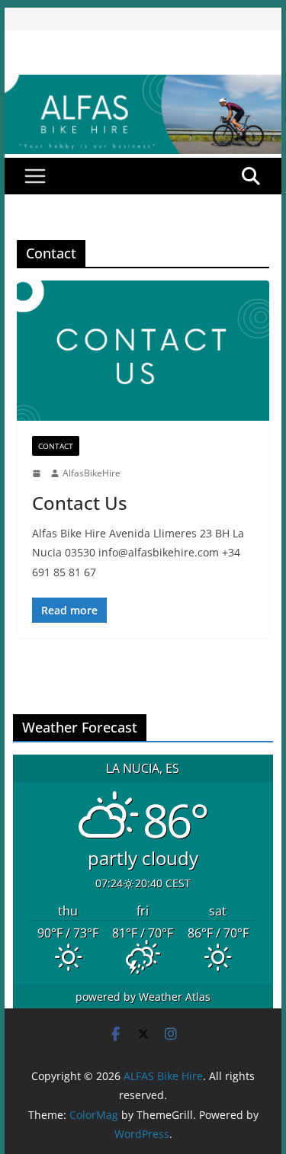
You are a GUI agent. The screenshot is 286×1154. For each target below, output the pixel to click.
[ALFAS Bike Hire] (143, 85)
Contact (55, 446)
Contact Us (79, 502)
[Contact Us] (143, 351)
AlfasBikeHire (92, 472)
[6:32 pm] (38, 473)
